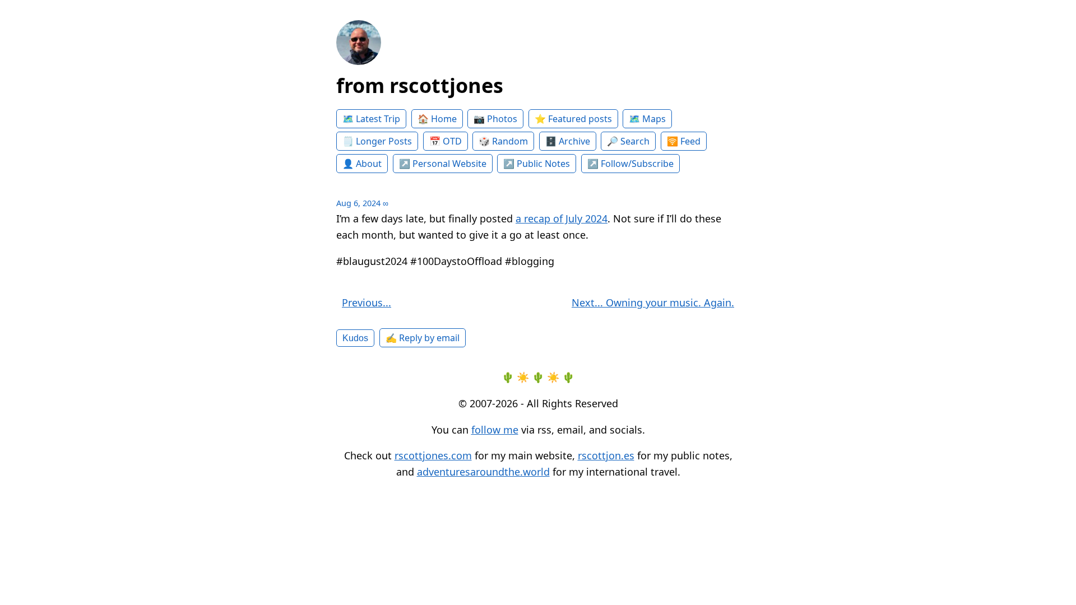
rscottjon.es (606, 455)
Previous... (366, 302)
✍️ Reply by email (423, 338)
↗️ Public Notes (536, 163)
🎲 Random (503, 141)
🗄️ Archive (567, 141)
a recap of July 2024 (561, 218)
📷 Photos (495, 119)
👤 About (362, 163)
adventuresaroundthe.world (483, 471)
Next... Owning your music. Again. (653, 302)
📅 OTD (445, 141)
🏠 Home (437, 119)
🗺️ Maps (647, 119)
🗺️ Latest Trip (371, 119)
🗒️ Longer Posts (377, 141)
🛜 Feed (684, 141)
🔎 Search (628, 141)
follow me (494, 429)
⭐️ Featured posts (573, 119)
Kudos (355, 338)
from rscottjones (419, 85)
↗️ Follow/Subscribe (630, 163)
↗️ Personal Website (442, 163)
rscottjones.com (433, 455)
